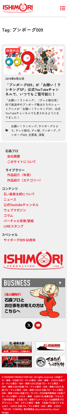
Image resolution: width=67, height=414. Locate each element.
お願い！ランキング (24, 126)
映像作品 (12, 50)
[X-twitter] (29, 325)
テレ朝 (35, 130)
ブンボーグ (49, 130)
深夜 (41, 135)
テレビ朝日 (23, 130)
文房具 (32, 135)
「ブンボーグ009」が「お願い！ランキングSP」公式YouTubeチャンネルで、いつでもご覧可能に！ (33, 89)
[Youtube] (38, 325)
